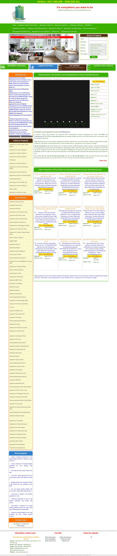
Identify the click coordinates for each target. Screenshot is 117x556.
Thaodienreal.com (64, 132)
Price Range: (84, 54)
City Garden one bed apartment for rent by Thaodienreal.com (58, 277)
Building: (83, 48)
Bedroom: (83, 51)
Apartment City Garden (63, 275)
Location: (83, 45)
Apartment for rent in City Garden (47, 275)
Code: (82, 39)
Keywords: (83, 42)
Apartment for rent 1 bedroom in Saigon (86, 277)
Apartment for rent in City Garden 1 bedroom (82, 275)
